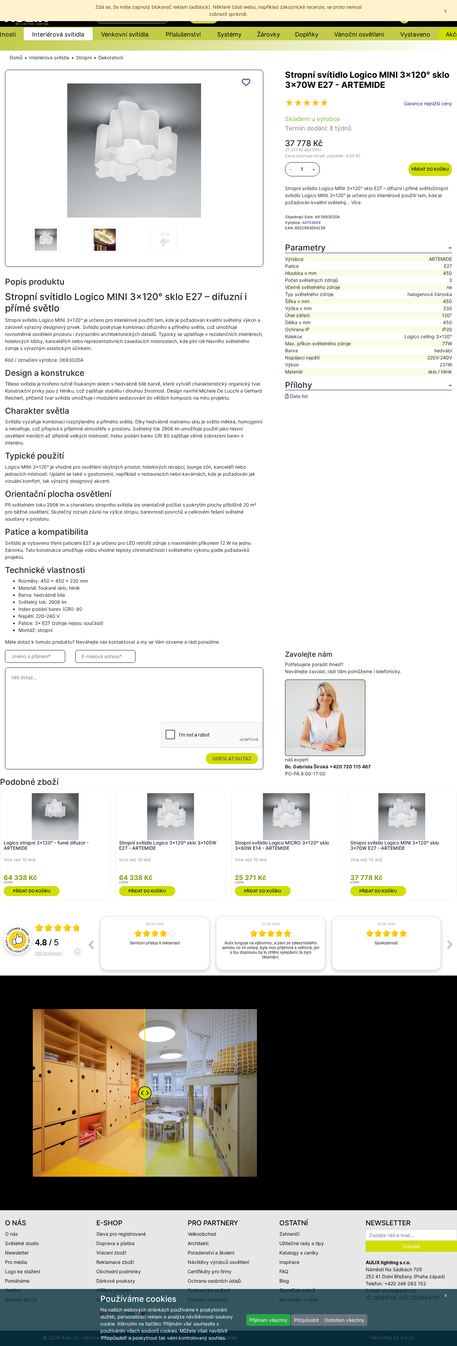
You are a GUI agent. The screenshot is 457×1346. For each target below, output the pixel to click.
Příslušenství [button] (183, 34)
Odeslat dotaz (231, 758)
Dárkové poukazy (115, 1281)
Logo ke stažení (22, 1271)
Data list (299, 396)
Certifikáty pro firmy (210, 1271)
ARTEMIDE (311, 222)
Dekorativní (110, 57)
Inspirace (289, 1262)
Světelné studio (22, 1243)
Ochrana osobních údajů (214, 1281)
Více (356, 202)
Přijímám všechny (268, 1320)
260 (49, 953)
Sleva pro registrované (121, 1234)
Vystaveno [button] (415, 34)
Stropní (84, 57)
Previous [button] (91, 944)
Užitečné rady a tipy (301, 1243)
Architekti (198, 1243)
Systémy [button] (229, 34)
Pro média (16, 1262)
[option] (154, 943)
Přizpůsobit (306, 1320)
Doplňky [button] (306, 34)
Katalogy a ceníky (298, 1252)
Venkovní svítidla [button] (125, 34)
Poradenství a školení (211, 1252)
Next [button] (450, 944)
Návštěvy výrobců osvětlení (218, 1262)
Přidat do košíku (430, 169)
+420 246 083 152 (405, 1283)
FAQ (283, 1271)
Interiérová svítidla (49, 57)
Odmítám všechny (344, 1320)
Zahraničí (289, 1234)
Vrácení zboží (111, 1252)
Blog (284, 1281)
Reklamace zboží (115, 1262)
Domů (16, 57)
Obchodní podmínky (118, 1271)
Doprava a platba (115, 1243)
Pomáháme (17, 1281)
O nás (11, 1234)
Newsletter (17, 1252)
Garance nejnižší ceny (428, 103)
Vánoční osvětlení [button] (359, 34)
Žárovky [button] (268, 34)
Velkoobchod (202, 1234)
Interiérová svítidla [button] (58, 34)
